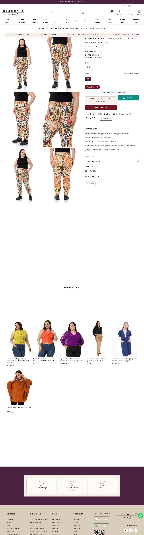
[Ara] (83, 12)
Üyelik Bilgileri (56, 519)
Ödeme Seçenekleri (92, 161)
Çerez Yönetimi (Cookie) (37, 528)
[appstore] (101, 518)
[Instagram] (131, 530)
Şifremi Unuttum (57, 522)
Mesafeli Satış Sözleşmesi (38, 531)
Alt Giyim (76, 522)
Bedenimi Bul (136, 21)
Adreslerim (55, 531)
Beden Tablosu (134, 73)
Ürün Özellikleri (91, 129)
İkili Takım (77, 528)
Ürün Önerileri (90, 166)
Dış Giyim (77, 525)
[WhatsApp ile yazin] (140, 515)
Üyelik (8, 525)
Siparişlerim (55, 528)
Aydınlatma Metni (35, 522)
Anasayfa (10, 519)
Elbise (75, 531)
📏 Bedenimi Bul (92, 87)
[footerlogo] (126, 516)
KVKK (31, 525)
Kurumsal (139, 6)
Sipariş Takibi (128, 6)
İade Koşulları (11, 531)
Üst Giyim (77, 519)
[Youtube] (135, 530)
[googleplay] (101, 525)
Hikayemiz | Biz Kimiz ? (14, 528)
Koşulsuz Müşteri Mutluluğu (39, 519)
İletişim (9, 522)
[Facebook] (126, 530)
